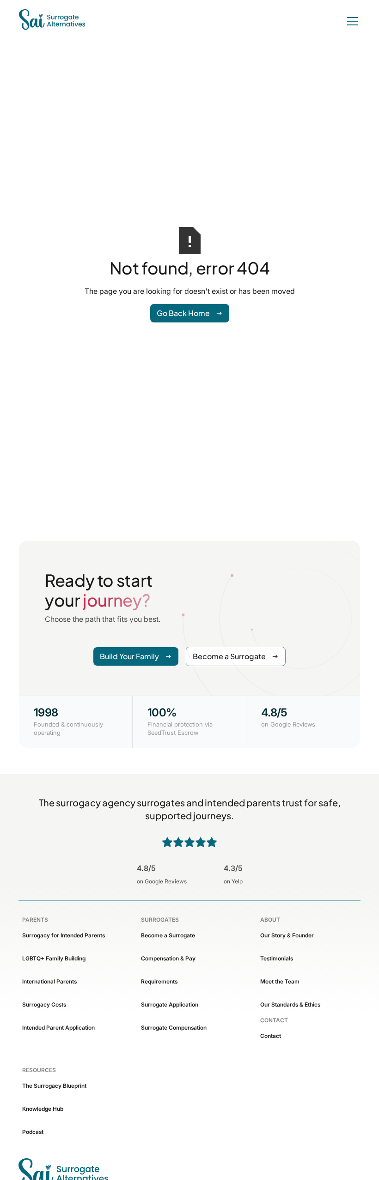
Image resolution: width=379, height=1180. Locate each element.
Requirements (159, 981)
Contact (270, 1035)
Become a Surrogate (168, 935)
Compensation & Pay (168, 958)
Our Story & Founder (287, 935)
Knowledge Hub (42, 1108)
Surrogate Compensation (174, 1027)
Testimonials (276, 958)
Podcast (32, 1131)
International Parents (49, 981)
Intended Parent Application (58, 1027)
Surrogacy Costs (44, 1004)
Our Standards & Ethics (290, 1004)
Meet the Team (280, 981)
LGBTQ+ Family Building (54, 958)
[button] (351, 21)
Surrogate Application (169, 1004)
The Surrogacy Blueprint (54, 1085)
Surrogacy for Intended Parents (63, 935)
